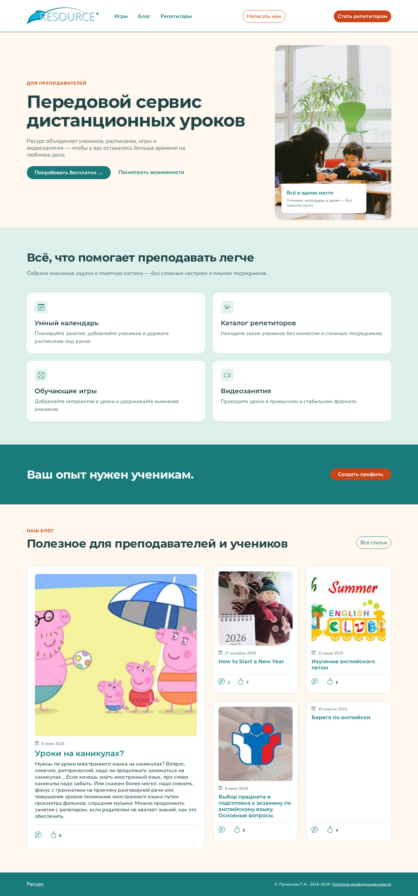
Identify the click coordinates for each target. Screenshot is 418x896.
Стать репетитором (362, 16)
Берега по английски (341, 717)
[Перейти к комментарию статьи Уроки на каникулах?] (39, 835)
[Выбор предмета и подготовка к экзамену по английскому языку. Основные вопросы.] (255, 743)
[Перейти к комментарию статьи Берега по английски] (315, 829)
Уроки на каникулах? (79, 753)
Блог (144, 16)
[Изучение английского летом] (349, 608)
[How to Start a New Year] (255, 608)
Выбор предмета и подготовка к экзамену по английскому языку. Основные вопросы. (254, 806)
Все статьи (374, 542)
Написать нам (264, 16)
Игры (121, 16)
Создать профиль (360, 474)
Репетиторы (176, 16)
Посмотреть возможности (151, 172)
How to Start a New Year (251, 661)
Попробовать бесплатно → (69, 172)
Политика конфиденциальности (361, 884)
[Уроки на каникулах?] (116, 654)
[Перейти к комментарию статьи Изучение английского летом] (315, 682)
